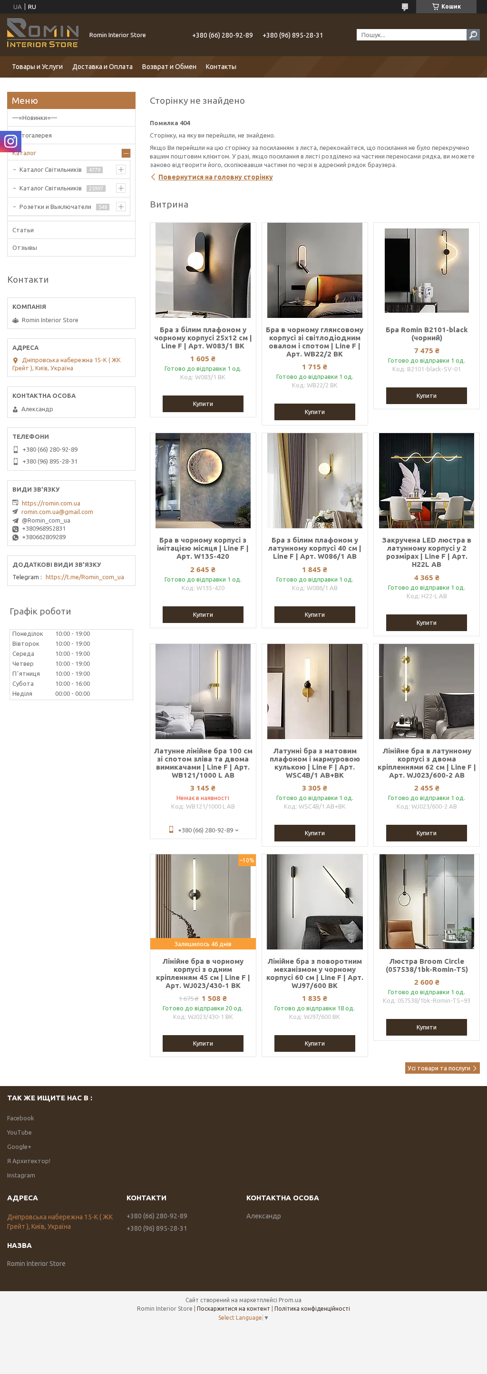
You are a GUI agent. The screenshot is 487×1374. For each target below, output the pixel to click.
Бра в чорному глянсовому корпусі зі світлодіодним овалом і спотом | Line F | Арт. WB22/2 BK (314, 342)
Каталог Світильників (50, 169)
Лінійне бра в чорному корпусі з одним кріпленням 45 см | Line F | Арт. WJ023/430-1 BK (203, 973)
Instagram (21, 1175)
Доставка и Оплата (102, 66)
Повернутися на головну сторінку (215, 177)
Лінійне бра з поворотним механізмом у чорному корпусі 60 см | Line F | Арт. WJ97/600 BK (314, 973)
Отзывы (24, 247)
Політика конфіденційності (312, 1308)
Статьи (23, 230)
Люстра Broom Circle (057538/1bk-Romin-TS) (427, 965)
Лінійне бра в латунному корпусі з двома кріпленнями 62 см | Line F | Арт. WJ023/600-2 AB (427, 763)
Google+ (19, 1146)
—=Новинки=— (34, 117)
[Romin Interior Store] (42, 34)
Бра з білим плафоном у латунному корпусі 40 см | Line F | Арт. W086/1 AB (314, 548)
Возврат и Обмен (169, 66)
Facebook (20, 1118)
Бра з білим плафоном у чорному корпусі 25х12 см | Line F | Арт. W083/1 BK (203, 338)
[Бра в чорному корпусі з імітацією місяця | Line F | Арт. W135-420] (203, 480)
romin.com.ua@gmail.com (57, 511)
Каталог (24, 152)
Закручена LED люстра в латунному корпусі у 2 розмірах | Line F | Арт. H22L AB (426, 552)
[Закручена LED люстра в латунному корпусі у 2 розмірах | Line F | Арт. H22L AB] (426, 480)
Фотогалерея (32, 135)
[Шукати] (473, 34)
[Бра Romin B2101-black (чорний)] (426, 270)
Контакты (221, 66)
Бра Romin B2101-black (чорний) (427, 334)
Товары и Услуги (37, 66)
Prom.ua (290, 1300)
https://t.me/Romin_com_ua (85, 576)
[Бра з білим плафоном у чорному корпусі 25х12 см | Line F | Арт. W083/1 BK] (203, 270)
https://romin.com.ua (51, 503)
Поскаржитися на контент (233, 1308)
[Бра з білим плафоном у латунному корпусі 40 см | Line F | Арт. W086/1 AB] (315, 480)
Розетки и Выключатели (55, 206)
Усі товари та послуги (439, 1068)
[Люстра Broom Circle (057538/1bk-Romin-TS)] (426, 901)
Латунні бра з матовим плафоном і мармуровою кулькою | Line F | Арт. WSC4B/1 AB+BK (315, 763)
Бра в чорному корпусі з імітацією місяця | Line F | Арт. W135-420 (203, 548)
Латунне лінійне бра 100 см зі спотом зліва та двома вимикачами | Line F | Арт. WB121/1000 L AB (203, 763)
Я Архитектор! (28, 1160)
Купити (203, 403)
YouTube (19, 1132)
